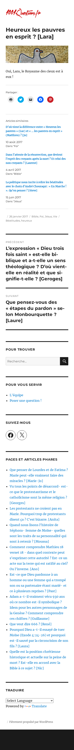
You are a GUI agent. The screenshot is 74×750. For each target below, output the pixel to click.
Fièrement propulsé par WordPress (31, 722)
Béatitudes (13, 220)
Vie (55, 216)
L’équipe (16, 395)
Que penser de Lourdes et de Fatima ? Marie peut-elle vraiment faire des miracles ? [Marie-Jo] (39, 475)
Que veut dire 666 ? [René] (31, 624)
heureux (26, 220)
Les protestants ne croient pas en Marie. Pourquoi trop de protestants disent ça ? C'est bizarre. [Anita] (38, 513)
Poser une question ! (26, 401)
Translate (39, 706)
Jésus (48, 216)
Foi (42, 216)
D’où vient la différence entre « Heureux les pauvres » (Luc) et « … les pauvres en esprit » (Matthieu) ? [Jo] (34, 131)
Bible (35, 216)
